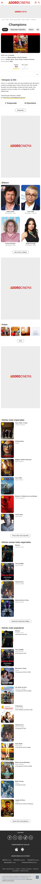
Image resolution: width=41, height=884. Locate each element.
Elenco (5, 182)
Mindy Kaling (12, 57)
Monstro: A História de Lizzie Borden (26, 496)
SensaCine (30, 860)
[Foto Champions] (5, 331)
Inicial (3, 19)
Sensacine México (27, 862)
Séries (7, 19)
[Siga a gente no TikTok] (25, 837)
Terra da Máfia (19, 563)
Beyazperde (8, 862)
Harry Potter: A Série (21, 423)
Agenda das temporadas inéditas (20, 621)
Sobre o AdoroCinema (8, 869)
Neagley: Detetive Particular (23, 459)
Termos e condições (26, 869)
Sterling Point (19, 582)
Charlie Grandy (22, 57)
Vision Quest (19, 514)
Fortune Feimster (29, 59)
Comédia (11, 55)
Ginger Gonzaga (30, 243)
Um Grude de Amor (21, 687)
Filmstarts (17, 860)
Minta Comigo (19, 781)
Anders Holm (10, 59)
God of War (18, 478)
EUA (11, 61)
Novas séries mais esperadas (20, 535)
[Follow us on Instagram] (20, 837)
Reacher (17, 545)
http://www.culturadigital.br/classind (14, 97)
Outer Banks (19, 743)
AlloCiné (4, 860)
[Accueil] (19, 2)
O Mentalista (19, 706)
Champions (18, 24)
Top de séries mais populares (21, 821)
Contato (18, 869)
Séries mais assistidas (15, 19)
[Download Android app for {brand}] (23, 849)
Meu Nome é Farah (20, 668)
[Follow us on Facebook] (10, 837)
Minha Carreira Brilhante (22, 762)
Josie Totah (19, 59)
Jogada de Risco (20, 800)
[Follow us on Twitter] (15, 837)
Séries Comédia (25, 19)
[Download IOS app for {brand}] (17, 849)
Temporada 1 (20, 110)
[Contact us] (31, 837)
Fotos (4, 324)
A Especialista (19, 441)
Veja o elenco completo (20, 252)
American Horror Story (22, 600)
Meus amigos (25, 64)
